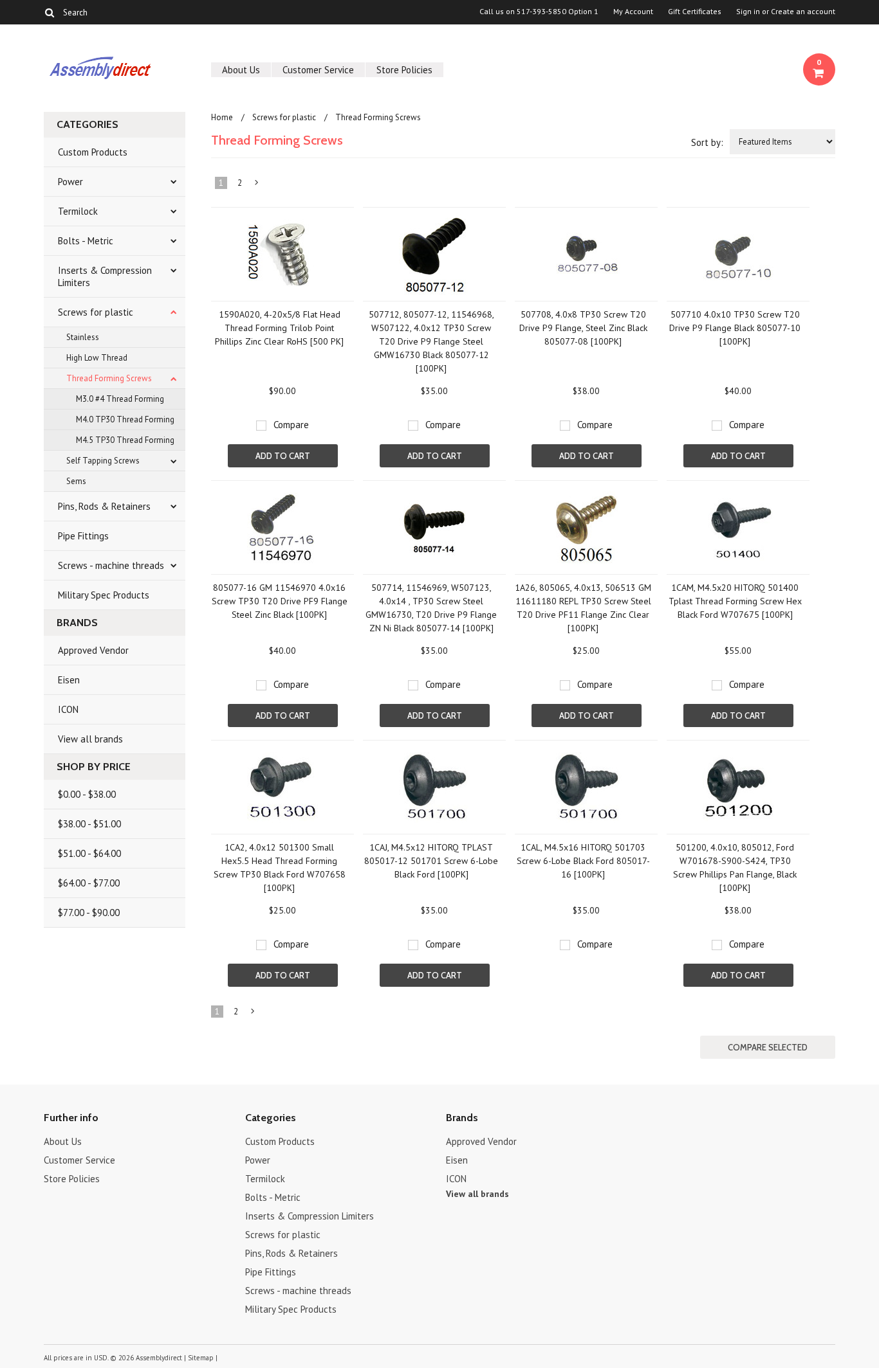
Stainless (82, 337)
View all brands (90, 739)
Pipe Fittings (83, 536)
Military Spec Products (103, 595)
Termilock (78, 211)
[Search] (49, 12)
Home (222, 117)
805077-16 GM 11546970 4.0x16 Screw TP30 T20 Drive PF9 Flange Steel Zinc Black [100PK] (279, 601)
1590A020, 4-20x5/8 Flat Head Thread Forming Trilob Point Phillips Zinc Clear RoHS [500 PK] (279, 328)
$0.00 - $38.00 (87, 794)
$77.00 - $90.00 (89, 912)
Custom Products (92, 152)
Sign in (748, 11)
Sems (76, 481)
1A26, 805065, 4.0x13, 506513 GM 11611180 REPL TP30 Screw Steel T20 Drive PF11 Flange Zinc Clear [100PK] (583, 608)
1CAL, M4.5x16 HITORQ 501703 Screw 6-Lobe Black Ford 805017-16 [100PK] (583, 861)
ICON (68, 709)
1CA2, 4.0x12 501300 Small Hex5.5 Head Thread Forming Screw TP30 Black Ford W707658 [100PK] (280, 868)
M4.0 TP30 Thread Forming (125, 419)
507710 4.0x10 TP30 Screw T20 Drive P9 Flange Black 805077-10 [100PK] (734, 328)
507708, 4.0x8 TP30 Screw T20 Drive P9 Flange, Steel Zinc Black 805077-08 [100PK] (583, 328)
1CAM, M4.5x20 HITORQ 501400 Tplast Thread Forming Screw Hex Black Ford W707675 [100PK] (735, 601)
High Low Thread (96, 357)
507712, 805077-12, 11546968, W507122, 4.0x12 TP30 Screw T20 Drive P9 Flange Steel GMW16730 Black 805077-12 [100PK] (431, 341)
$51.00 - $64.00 (89, 853)
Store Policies (404, 70)
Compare (291, 425)
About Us (241, 70)
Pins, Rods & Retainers (104, 506)
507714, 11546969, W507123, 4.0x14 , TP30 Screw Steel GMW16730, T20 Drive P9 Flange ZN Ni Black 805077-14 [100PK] (431, 608)
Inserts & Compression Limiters (105, 276)
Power (70, 182)
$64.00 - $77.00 (89, 883)
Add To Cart (282, 456)
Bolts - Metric (85, 241)
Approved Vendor (93, 650)
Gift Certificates (694, 11)
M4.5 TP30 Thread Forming (125, 440)
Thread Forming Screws (109, 378)
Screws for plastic (95, 312)
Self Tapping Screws (103, 460)
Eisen (69, 680)
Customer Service (318, 70)
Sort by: (707, 142)
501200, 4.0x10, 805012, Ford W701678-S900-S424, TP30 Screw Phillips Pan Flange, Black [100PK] (735, 868)
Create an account (803, 11)
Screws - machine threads (111, 565)
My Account (633, 11)
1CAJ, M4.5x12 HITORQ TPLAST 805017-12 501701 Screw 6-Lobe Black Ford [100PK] (431, 861)
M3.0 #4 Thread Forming (120, 398)
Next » (257, 185)
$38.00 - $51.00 (89, 824)
